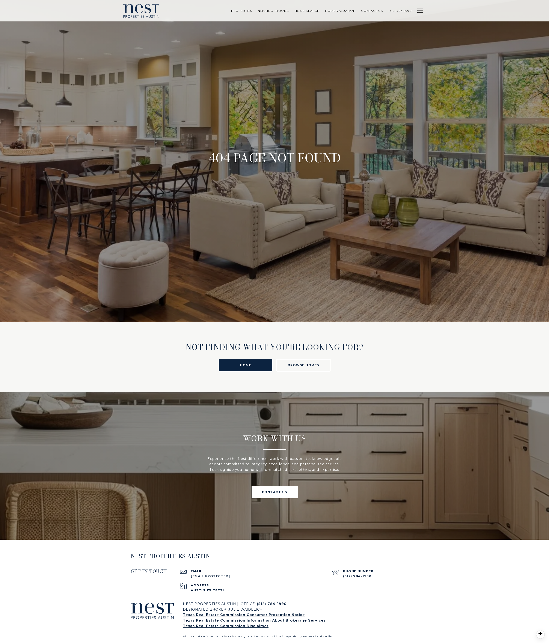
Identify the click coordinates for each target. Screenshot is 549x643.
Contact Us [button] (274, 492)
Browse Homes (303, 365)
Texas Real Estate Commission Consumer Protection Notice (244, 615)
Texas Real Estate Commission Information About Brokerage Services (254, 620)
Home (245, 365)
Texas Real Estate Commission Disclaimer (225, 626)
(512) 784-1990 (357, 576)
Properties (241, 10)
